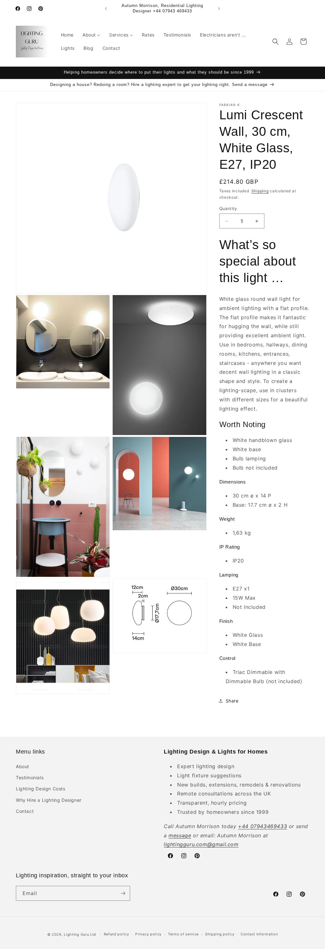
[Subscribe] (123, 893)
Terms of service (183, 934)
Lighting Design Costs (40, 788)
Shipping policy (220, 934)
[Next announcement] (219, 9)
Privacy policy (148, 934)
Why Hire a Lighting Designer (49, 800)
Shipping (260, 190)
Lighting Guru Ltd (80, 934)
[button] (275, 42)
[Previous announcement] (106, 9)
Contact (25, 811)
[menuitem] (67, 35)
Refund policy (116, 934)
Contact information (259, 934)
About (22, 766)
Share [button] (232, 700)
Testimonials (29, 777)
